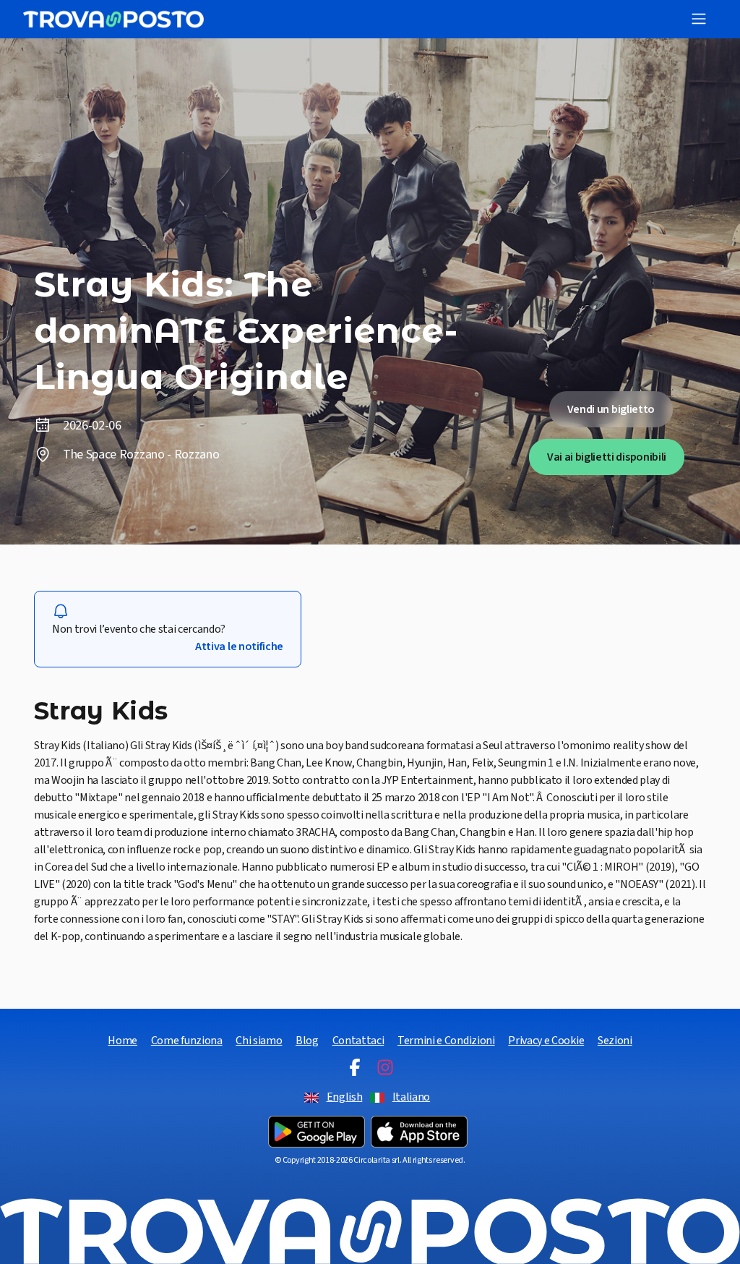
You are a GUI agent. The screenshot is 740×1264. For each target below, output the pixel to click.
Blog (307, 1041)
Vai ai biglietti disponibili (606, 457)
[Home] (113, 19)
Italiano (411, 1097)
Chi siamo (259, 1041)
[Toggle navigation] (699, 19)
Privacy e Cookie (546, 1041)
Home (122, 1041)
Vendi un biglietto (611, 409)
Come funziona (187, 1041)
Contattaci (358, 1041)
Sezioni (615, 1041)
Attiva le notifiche (239, 646)
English (345, 1097)
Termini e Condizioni (446, 1041)
